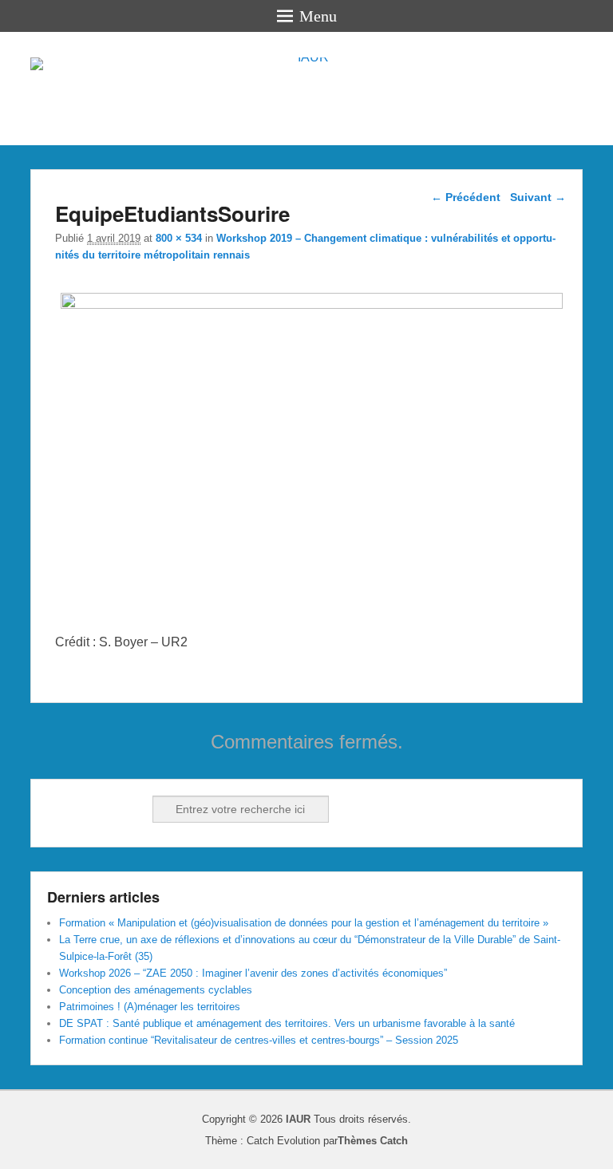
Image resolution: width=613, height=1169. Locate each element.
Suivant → (538, 197)
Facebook (60, 809)
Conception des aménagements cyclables (155, 990)
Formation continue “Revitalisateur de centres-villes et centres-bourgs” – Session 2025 (258, 1040)
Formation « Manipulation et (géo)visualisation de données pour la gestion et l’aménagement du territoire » (303, 923)
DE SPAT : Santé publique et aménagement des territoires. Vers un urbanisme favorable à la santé (287, 1023)
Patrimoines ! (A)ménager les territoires (149, 1007)
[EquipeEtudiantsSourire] (311, 304)
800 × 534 (179, 238)
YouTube (130, 809)
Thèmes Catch (373, 1141)
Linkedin (95, 809)
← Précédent (465, 197)
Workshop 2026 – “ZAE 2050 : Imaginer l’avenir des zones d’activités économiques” (253, 973)
